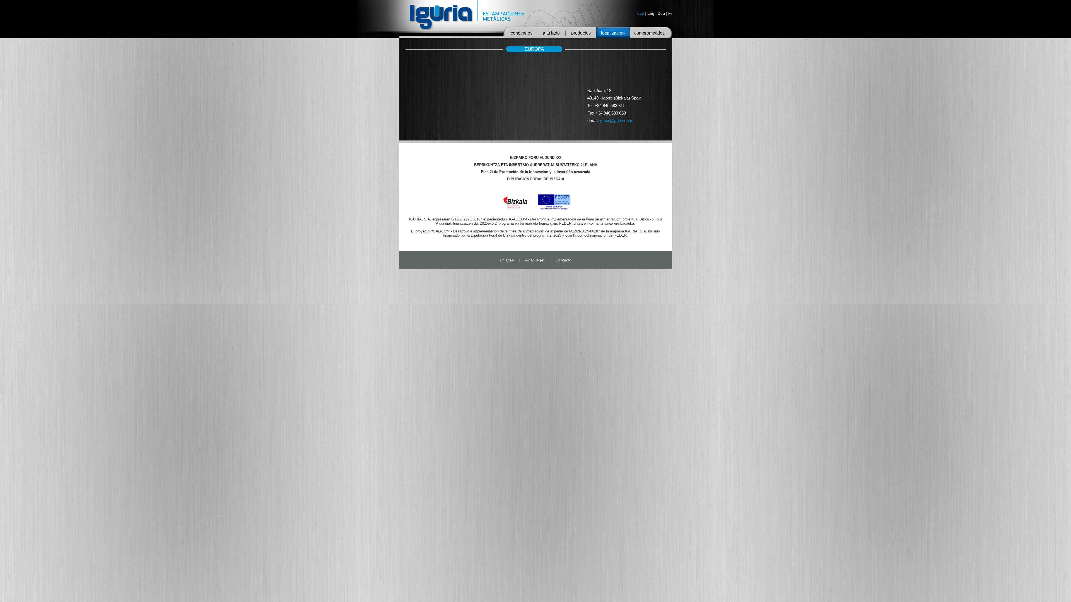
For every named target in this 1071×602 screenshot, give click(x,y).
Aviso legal (534, 260)
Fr (670, 13)
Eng (650, 13)
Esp (640, 13)
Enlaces (507, 260)
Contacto (563, 260)
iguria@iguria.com (615, 120)
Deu (661, 13)
